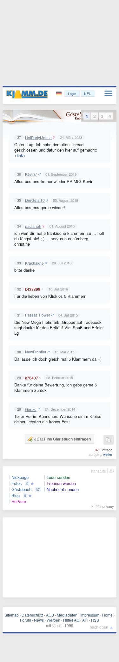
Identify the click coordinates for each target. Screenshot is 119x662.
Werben (53, 620)
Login (72, 93)
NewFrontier (35, 352)
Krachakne (34, 263)
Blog (15, 495)
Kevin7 (31, 174)
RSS (95, 620)
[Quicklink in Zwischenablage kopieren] (108, 440)
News (39, 620)
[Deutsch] (59, 94)
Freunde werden (61, 483)
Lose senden (58, 477)
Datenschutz (32, 615)
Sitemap (11, 615)
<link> (20, 155)
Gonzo (30, 409)
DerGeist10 (35, 200)
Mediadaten (67, 615)
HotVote (18, 501)
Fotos (16, 483)
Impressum (89, 615)
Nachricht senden (63, 489)
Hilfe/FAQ (71, 620)
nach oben (99, 627)
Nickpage (20, 477)
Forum (25, 620)
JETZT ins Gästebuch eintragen (62, 439)
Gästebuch (21, 489)
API (85, 620)
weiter (107, 454)
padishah (33, 226)
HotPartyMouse (38, 138)
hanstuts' (98, 471)
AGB (50, 615)
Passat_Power (37, 315)
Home (107, 615)
